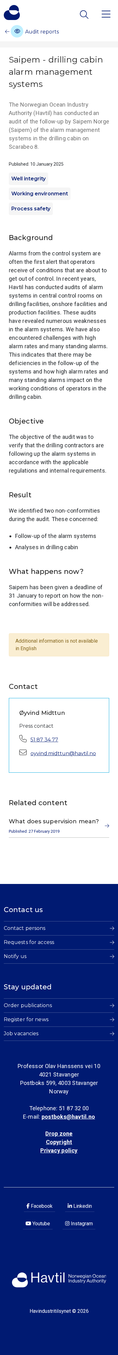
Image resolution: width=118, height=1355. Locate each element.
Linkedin (82, 1206)
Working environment (39, 194)
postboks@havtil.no (68, 1116)
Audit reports (41, 32)
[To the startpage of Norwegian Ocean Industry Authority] (12, 12)
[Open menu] (106, 13)
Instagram (81, 1224)
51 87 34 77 (44, 740)
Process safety (30, 209)
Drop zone (58, 1133)
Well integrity (28, 179)
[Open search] (85, 15)
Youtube (40, 1224)
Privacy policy (58, 1150)
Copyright (59, 1142)
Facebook (41, 1206)
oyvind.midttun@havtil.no (63, 753)
